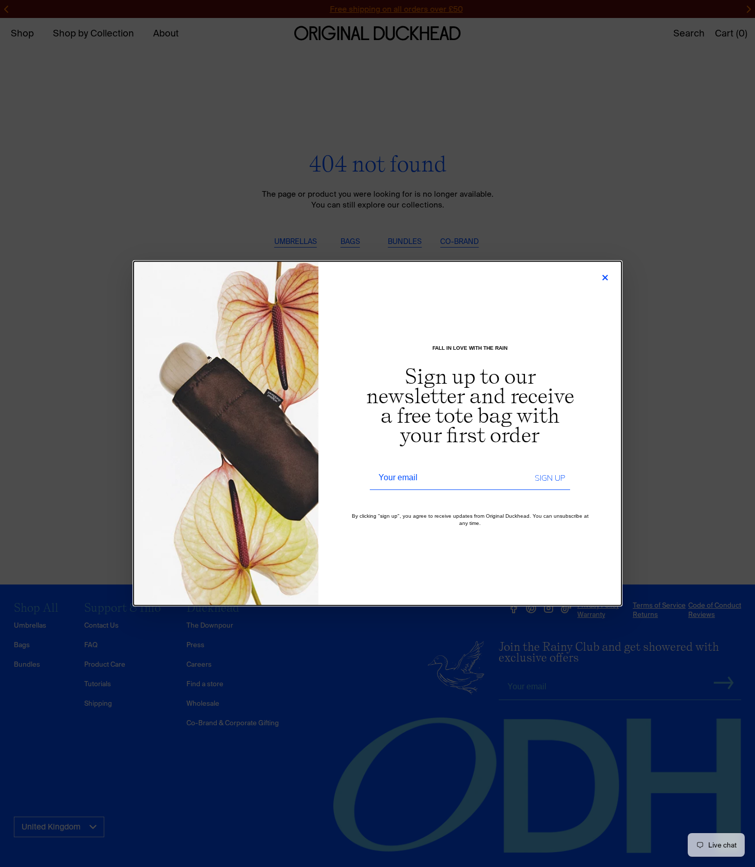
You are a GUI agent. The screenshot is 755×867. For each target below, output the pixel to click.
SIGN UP (550, 478)
